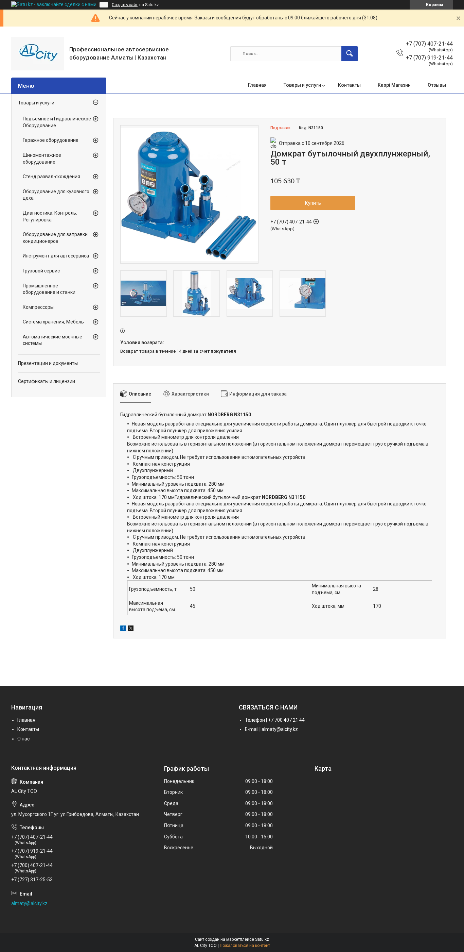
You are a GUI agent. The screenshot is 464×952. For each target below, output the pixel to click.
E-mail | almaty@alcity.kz (271, 729)
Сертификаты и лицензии (46, 381)
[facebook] (123, 629)
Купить (313, 203)
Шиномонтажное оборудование (42, 158)
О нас (23, 738)
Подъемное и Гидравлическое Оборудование (57, 122)
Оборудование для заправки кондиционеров (55, 238)
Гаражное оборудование (50, 140)
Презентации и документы (48, 363)
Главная (257, 85)
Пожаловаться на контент (245, 945)
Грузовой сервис (41, 270)
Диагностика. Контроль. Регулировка (50, 216)
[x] (130, 629)
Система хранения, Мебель (53, 321)
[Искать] (349, 53)
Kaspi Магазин (394, 85)
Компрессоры (38, 307)
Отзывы (437, 85)
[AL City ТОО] (37, 53)
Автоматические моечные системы (52, 340)
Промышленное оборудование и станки (49, 289)
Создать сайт (125, 4)
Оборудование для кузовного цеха (56, 195)
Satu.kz (262, 939)
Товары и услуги (302, 85)
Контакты (349, 85)
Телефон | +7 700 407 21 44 (275, 720)
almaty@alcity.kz (29, 903)
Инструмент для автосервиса (56, 255)
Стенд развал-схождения (51, 176)
